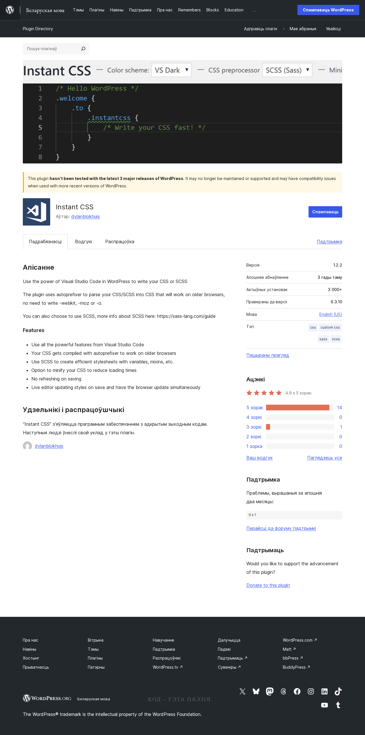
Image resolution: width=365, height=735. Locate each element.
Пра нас (30, 640)
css (313, 327)
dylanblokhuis (85, 216)
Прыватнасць (36, 667)
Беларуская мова (93, 699)
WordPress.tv (168, 667)
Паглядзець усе (324, 457)
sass (323, 339)
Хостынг (31, 658)
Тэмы (93, 649)
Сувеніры (229, 667)
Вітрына (96, 640)
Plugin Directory (38, 28)
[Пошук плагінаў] (83, 48)
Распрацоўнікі (167, 658)
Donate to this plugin (268, 585)
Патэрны (96, 667)
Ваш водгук (259, 457)
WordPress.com (300, 640)
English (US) (330, 314)
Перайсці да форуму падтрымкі (281, 528)
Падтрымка (329, 241)
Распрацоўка (119, 241)
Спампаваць (325, 211)
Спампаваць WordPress (328, 9)
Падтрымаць (233, 658)
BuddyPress (297, 667)
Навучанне (163, 640)
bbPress (293, 658)
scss (336, 339)
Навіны (29, 649)
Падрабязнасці (45, 241)
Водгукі (83, 241)
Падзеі (224, 649)
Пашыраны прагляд (267, 355)
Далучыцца (229, 640)
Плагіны (95, 658)
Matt (289, 649)
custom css (330, 327)
